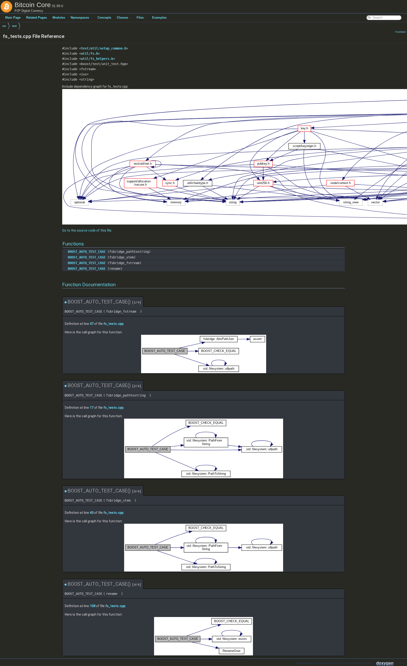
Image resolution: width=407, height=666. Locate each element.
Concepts (104, 17)
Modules (59, 17)
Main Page (12, 17)
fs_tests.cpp (113, 324)
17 (92, 407)
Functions (400, 31)
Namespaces (80, 17)
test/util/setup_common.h (103, 48)
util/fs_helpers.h (97, 59)
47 (92, 324)
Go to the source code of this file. (87, 230)
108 (92, 606)
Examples (159, 17)
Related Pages (36, 17)
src (4, 26)
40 (92, 513)
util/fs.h (89, 53)
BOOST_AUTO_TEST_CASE (87, 251)
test (14, 26)
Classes (122, 17)
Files (140, 17)
